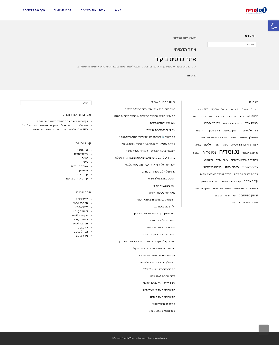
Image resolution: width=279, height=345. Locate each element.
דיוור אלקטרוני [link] (250, 130)
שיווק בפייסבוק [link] (248, 195)
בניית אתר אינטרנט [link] (232, 123)
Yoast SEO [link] (203, 109)
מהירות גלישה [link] (212, 144)
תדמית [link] (218, 195)
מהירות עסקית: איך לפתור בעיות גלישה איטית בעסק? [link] (148, 143)
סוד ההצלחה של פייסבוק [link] (162, 297)
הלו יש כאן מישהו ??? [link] (164, 206)
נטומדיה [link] (229, 151)
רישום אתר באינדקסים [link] (208, 181)
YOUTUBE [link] (252, 116)
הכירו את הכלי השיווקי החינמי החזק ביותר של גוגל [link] (150, 164)
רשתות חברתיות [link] (222, 188)
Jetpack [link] (234, 109)
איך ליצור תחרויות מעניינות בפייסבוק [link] (156, 255)
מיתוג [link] (198, 144)
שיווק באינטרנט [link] (202, 188)
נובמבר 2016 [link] (80, 223)
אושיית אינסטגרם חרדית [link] (162, 123)
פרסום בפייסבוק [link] (212, 167)
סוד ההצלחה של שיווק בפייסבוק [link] (159, 290)
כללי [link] (85, 162)
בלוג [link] (195, 116)
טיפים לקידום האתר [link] (248, 137)
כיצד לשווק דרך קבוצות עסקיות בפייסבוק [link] (154, 213)
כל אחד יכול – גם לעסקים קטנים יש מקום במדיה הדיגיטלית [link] (145, 157)
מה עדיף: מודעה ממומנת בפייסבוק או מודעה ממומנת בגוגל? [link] (144, 116)
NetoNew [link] (147, 338)
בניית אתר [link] (251, 123)
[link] (273, 25)
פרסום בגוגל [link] (232, 167)
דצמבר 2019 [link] (80, 211)
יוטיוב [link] (233, 137)
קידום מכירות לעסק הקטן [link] (162, 276)
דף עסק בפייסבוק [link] (231, 130)
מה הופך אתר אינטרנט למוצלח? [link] (159, 269)
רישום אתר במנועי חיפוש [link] (246, 188)
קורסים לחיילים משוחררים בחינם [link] (215, 174)
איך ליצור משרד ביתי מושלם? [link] (160, 130)
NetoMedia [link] (123, 338)
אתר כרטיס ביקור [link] (175, 59)
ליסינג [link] (225, 144)
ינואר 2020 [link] (81, 207)
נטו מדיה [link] (209, 152)
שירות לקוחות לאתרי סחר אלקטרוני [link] (157, 262)
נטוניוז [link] (196, 152)
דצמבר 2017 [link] (81, 219)
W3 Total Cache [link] (219, 109)
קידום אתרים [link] (251, 181)
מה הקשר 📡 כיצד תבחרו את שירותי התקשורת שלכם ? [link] (147, 137)
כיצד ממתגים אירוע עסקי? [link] (162, 310)
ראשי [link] (193, 38)
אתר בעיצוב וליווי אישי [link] (226, 116)
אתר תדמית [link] (206, 116)
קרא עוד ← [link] (189, 75)
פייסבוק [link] (208, 159)
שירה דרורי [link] (230, 195)
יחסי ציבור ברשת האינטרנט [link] (214, 137)
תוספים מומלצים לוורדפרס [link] (245, 202)
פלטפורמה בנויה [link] (250, 167)
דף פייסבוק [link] (214, 130)
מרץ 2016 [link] (82, 235)
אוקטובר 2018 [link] (80, 215)
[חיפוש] (211, 44)
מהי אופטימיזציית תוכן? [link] (163, 303)
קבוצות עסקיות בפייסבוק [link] (246, 174)
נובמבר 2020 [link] (80, 203)
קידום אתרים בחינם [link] (231, 181)
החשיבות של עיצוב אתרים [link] (162, 220)
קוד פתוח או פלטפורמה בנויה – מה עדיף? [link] (154, 248)
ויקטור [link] (84, 121)
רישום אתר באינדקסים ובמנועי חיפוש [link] (156, 199)
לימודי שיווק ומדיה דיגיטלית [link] (244, 144)
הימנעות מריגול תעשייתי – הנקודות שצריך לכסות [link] (150, 150)
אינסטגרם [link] (82, 149)
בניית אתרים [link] (212, 123)
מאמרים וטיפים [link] (79, 166)
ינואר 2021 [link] (82, 199)
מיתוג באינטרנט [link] (250, 153)
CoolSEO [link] (82, 129)
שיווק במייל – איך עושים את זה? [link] (159, 283)
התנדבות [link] (201, 130)
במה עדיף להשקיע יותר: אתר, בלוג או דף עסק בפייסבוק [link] (147, 241)
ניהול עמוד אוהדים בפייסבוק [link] (244, 160)
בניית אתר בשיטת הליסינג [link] (162, 192)
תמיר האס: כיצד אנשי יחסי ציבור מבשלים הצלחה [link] (150, 109)
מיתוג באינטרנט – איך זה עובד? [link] (159, 234)
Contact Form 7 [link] (250, 109)
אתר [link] (242, 116)
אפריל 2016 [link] (81, 231)
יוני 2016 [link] (83, 227)
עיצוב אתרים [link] (222, 160)
